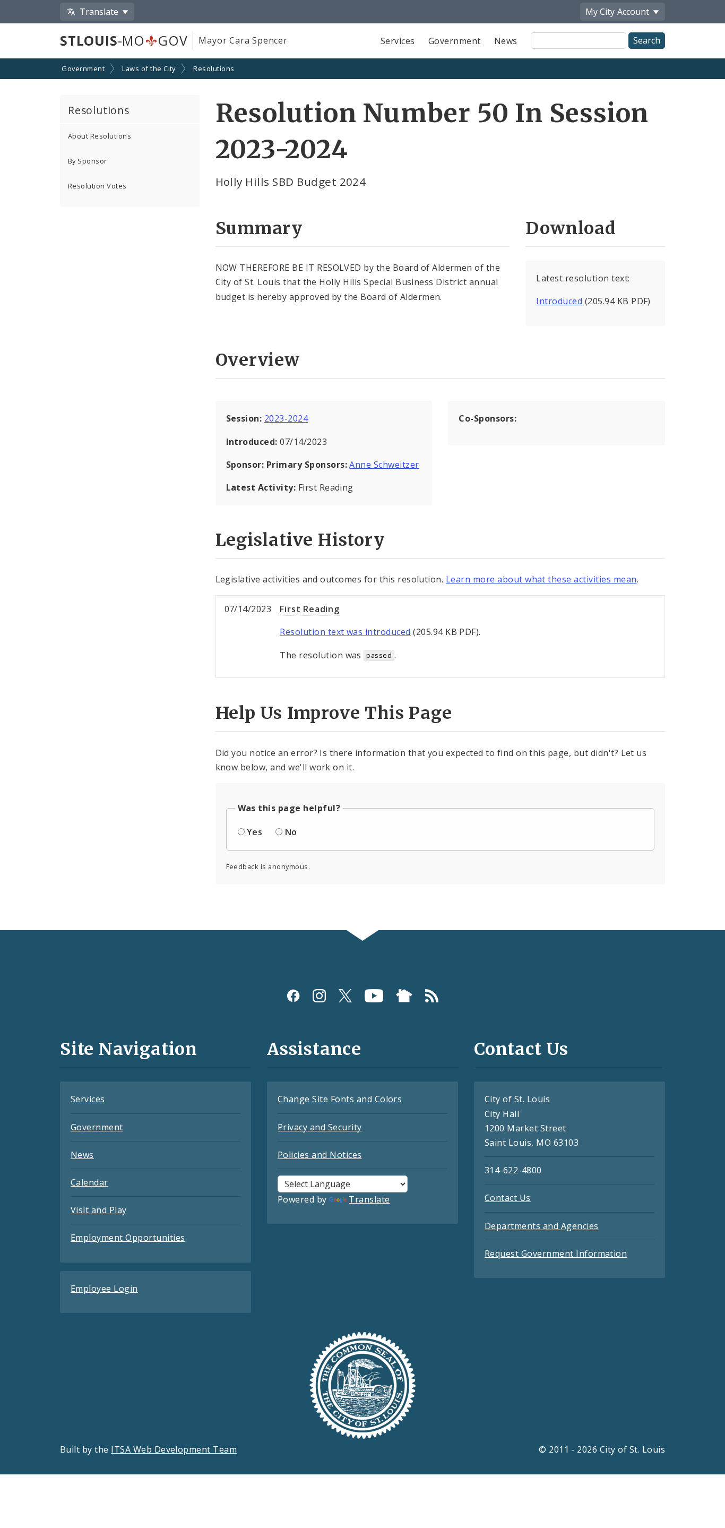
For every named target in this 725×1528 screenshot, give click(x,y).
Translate (369, 1199)
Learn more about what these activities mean (541, 579)
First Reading (309, 609)
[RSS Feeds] (431, 995)
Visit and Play (99, 1210)
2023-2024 (286, 418)
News (505, 41)
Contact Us (508, 1198)
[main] (362, 495)
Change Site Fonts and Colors (340, 1099)
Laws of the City (149, 68)
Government (454, 41)
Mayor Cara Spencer (242, 40)
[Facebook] (293, 995)
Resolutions (213, 68)
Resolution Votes (97, 186)
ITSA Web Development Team (174, 1449)
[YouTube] (374, 995)
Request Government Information (556, 1253)
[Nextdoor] (404, 995)
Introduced (559, 301)
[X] (345, 995)
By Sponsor (87, 161)
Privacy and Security (320, 1127)
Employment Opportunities (128, 1237)
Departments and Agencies (542, 1226)
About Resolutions (99, 136)
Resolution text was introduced (345, 632)
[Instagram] (319, 995)
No (291, 832)
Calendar (89, 1182)
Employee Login (104, 1288)
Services (398, 41)
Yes (254, 832)
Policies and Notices (320, 1155)
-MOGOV (123, 40)
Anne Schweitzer (384, 464)
